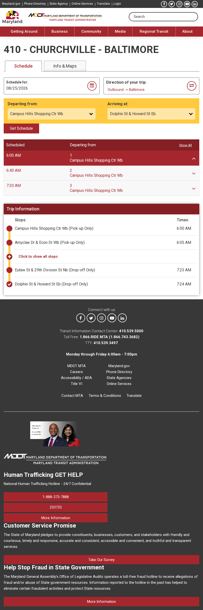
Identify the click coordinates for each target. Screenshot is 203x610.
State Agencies (119, 378)
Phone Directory (35, 3)
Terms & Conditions (105, 395)
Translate (103, 3)
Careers (76, 372)
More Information (74, 517)
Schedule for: (17, 82)
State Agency (59, 3)
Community (91, 31)
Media (120, 31)
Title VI (76, 383)
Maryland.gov (11, 3)
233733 (56, 507)
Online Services (82, 3)
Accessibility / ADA (76, 378)
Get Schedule (21, 128)
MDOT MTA (76, 366)
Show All (185, 145)
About (187, 31)
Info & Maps (65, 66)
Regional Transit (154, 31)
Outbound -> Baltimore (126, 89)
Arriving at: (117, 104)
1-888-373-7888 (56, 497)
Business (59, 31)
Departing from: (23, 104)
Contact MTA (72, 395)
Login (117, 3)
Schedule (23, 66)
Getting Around (24, 31)
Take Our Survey (101, 560)
